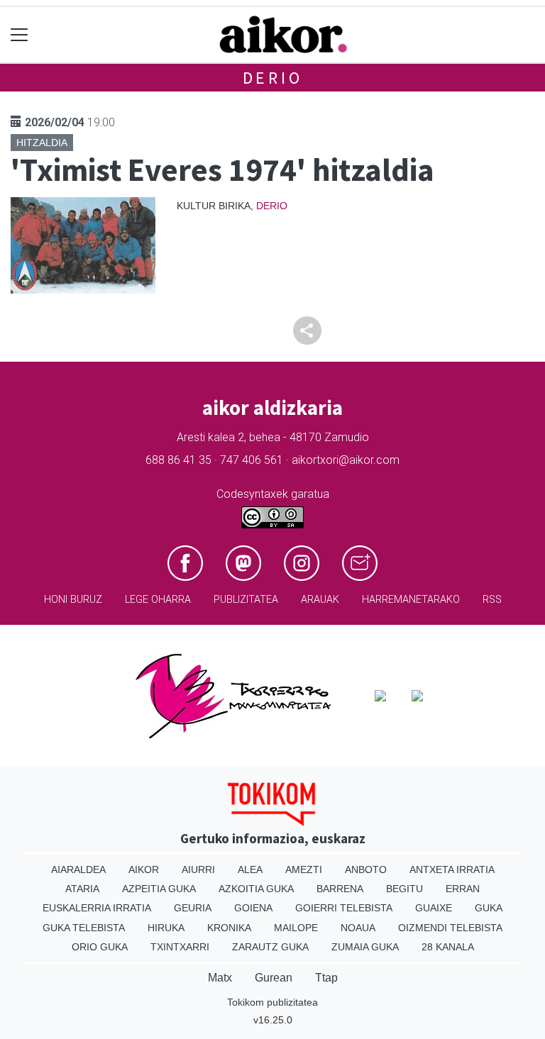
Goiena (253, 907)
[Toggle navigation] (19, 35)
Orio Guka (100, 946)
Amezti (303, 869)
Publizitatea (246, 600)
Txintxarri (179, 946)
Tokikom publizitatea (272, 1002)
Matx (220, 978)
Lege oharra (158, 600)
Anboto (366, 869)
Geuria (192, 907)
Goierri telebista (343, 907)
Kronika (229, 927)
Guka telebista (84, 927)
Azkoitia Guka (256, 888)
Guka (488, 907)
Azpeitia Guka (159, 888)
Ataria (82, 888)
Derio (273, 78)
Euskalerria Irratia (97, 907)
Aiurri (198, 869)
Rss (492, 600)
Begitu (404, 888)
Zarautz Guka (270, 946)
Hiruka (166, 927)
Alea (250, 869)
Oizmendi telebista (450, 927)
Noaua (358, 927)
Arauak (320, 600)
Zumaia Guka (365, 946)
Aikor (143, 869)
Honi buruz (73, 600)
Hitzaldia (41, 142)
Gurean (273, 978)
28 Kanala (448, 946)
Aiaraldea (78, 869)
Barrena (339, 888)
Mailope (296, 927)
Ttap (326, 978)
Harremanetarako (411, 600)
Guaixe (433, 907)
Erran (463, 888)
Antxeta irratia (452, 869)
